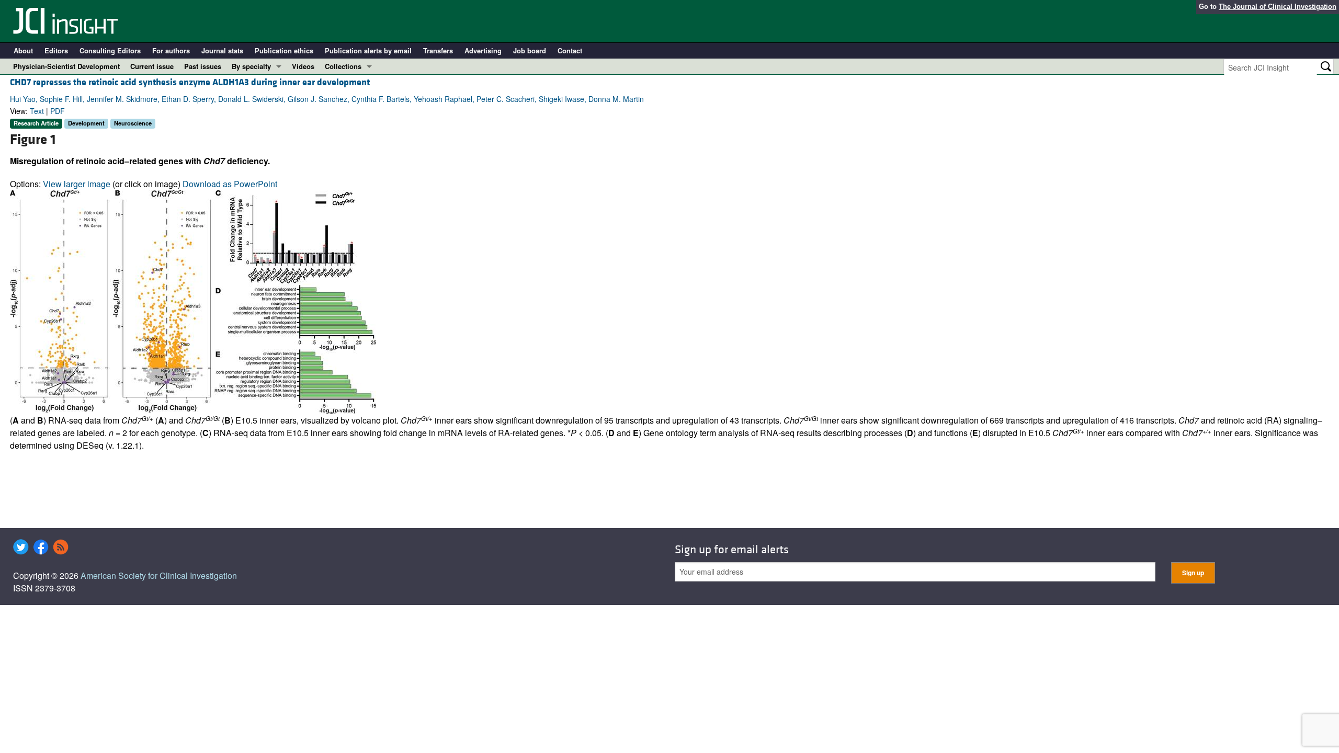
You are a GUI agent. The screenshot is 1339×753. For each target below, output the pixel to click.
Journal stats (222, 50)
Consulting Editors (110, 50)
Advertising (483, 50)
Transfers (438, 50)
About (23, 50)
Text (37, 111)
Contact (570, 50)
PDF (57, 111)
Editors (56, 50)
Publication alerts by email (368, 50)
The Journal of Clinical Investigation (1277, 6)
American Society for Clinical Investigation (159, 575)
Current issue (152, 66)
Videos (303, 66)
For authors (171, 50)
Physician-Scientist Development (66, 66)
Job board (529, 50)
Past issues (202, 66)
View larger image (76, 184)
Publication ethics (284, 50)
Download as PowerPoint (230, 184)
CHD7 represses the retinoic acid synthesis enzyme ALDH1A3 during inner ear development (190, 82)
